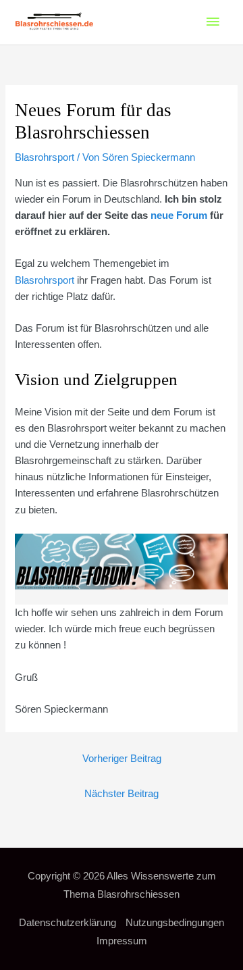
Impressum (122, 941)
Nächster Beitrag (121, 793)
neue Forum (179, 215)
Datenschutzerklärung (67, 922)
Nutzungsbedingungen (175, 922)
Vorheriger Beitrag (121, 758)
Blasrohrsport (44, 157)
